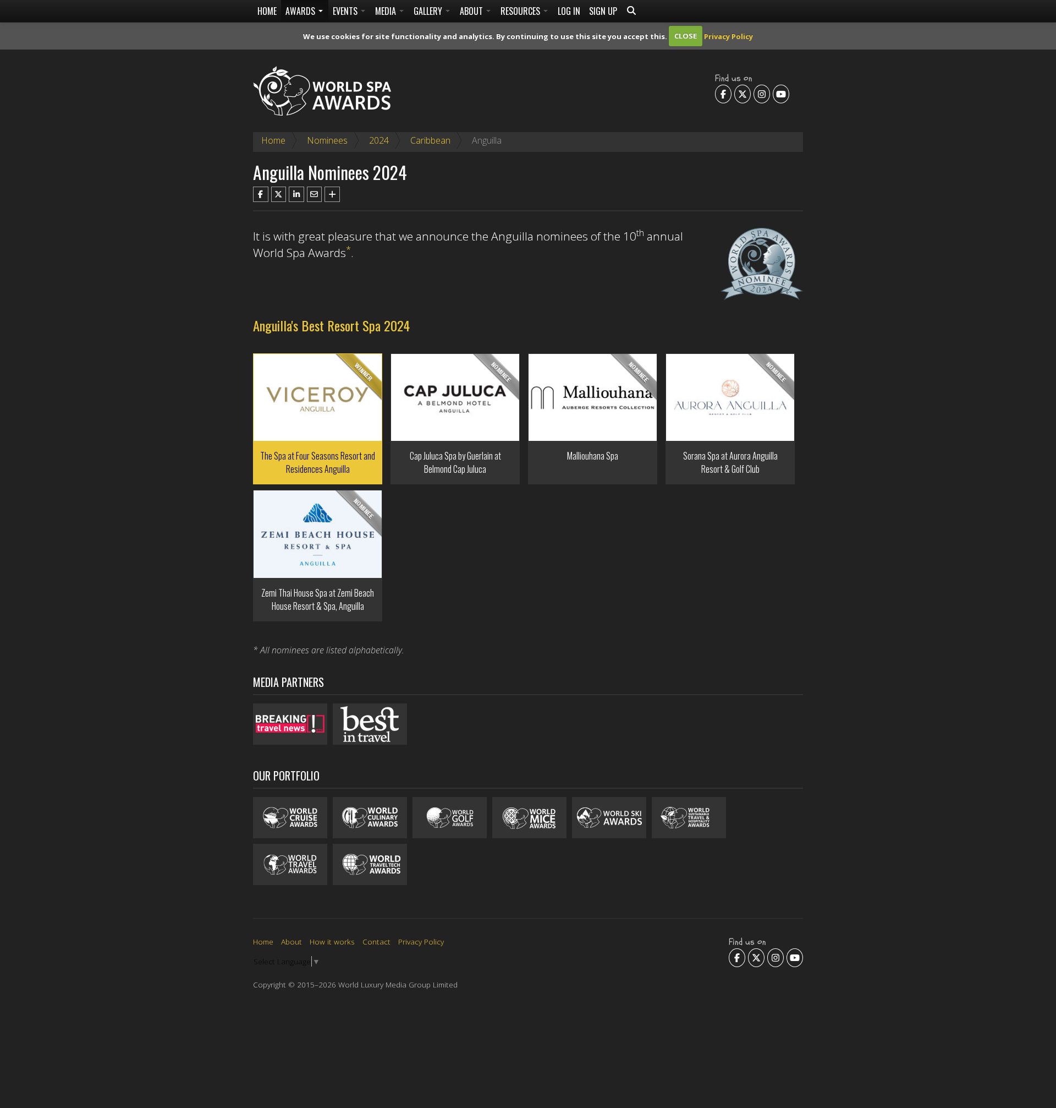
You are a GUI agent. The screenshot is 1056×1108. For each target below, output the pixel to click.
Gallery (429, 11)
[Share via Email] (314, 194)
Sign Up (603, 11)
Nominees (327, 140)
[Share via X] (279, 194)
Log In (569, 11)
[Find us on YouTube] (781, 93)
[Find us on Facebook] (723, 93)
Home (267, 11)
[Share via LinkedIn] (296, 194)
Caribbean (430, 140)
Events (346, 11)
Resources (521, 11)
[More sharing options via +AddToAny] (332, 194)
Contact (376, 941)
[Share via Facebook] (261, 194)
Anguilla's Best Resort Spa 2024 (331, 325)
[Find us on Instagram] (762, 93)
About (472, 11)
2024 (379, 140)
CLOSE (685, 36)
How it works (332, 941)
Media (386, 11)
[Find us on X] (742, 93)
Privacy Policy (728, 36)
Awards (301, 11)
